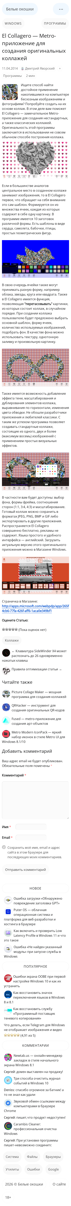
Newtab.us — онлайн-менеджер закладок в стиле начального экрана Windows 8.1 (33, 1060)
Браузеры (53, 1157)
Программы (55, 23)
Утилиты (12, 1169)
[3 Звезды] (9, 629)
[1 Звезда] (3, 629)
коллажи (12, 640)
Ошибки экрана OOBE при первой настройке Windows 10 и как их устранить (34, 981)
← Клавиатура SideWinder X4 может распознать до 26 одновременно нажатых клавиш (34, 656)
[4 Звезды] (13, 629)
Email (7, 837)
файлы (32, 1157)
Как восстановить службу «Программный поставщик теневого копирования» (29, 1013)
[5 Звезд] (16, 629)
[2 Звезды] (6, 629)
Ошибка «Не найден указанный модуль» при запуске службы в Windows (33, 952)
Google (53, 1169)
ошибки (33, 1169)
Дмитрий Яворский (40, 68)
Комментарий (14, 775)
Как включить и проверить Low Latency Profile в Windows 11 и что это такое (35, 935)
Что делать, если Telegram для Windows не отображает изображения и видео (34, 1027)
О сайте (59, 1184)
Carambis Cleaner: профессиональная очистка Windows (30, 1129)
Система (12, 1157)
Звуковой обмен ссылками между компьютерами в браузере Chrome (34, 1106)
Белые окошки (20, 9)
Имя (6, 827)
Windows (13, 23)
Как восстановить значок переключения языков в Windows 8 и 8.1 (34, 997)
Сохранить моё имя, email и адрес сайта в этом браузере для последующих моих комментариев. (34, 852)
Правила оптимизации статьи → (37, 669)
